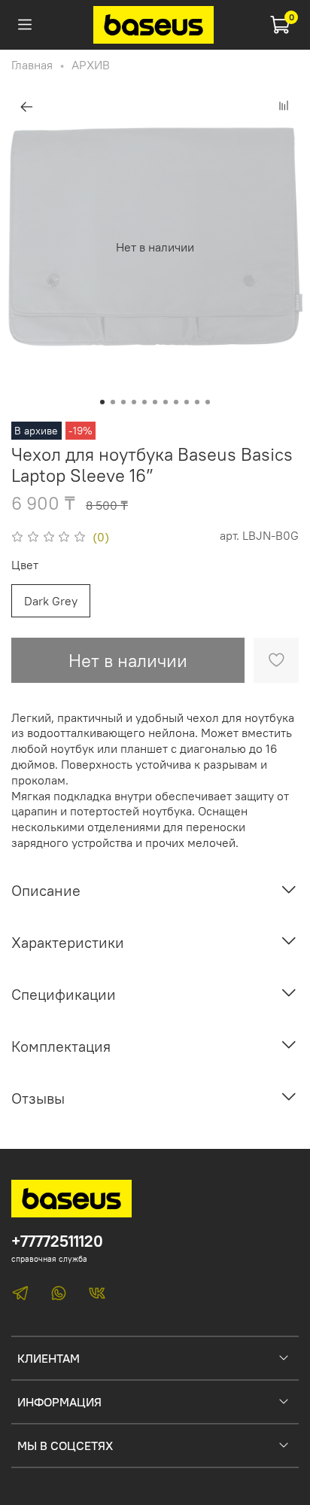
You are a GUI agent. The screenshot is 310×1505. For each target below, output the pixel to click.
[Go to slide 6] (155, 402)
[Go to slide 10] (197, 402)
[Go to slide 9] (186, 402)
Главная (32, 64)
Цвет (24, 565)
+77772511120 (57, 1241)
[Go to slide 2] (113, 402)
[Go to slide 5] (144, 402)
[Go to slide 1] (102, 402)
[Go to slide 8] (176, 402)
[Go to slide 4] (134, 402)
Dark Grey (51, 600)
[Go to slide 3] (123, 402)
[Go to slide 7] (165, 402)
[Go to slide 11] (207, 402)
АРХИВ (90, 64)
